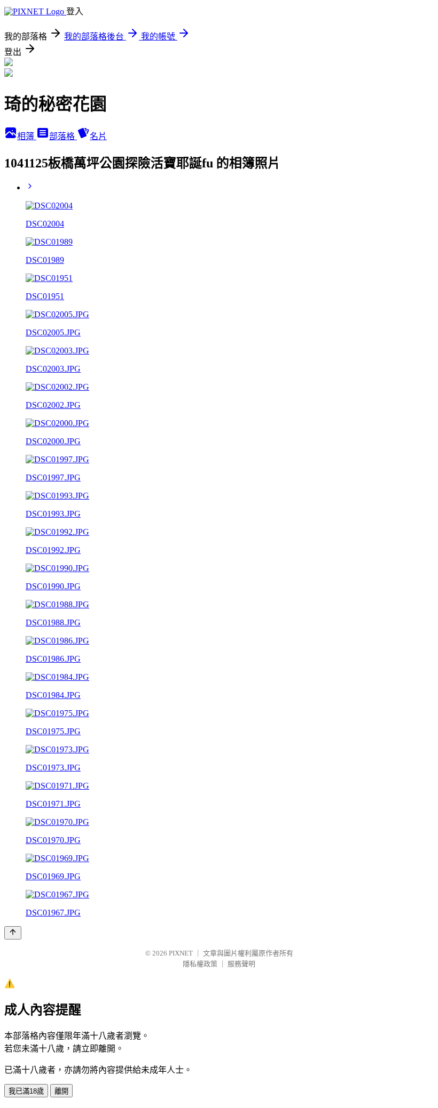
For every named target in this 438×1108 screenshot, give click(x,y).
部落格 (63, 136)
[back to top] (12, 933)
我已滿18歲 (26, 1091)
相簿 (26, 136)
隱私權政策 (200, 964)
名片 (98, 136)
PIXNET (181, 953)
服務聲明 (241, 964)
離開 (61, 1091)
